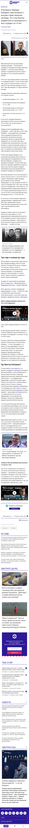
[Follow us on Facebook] (2, 813)
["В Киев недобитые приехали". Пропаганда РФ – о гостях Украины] (14, 764)
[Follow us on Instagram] (13, 813)
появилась (16, 386)
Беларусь (4, 7)
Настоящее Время (6, 27)
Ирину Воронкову (19, 283)
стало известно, (15, 368)
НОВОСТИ (6, 702)
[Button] (7, 33)
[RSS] (21, 813)
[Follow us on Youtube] (10, 813)
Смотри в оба (9, 747)
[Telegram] (14, 826)
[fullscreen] (26, 319)
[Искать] (23, 826)
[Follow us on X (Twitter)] (6, 813)
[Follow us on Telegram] (17, 813)
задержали (19, 390)
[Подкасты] (24, 813)
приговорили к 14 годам (14, 87)
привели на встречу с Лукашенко (17, 297)
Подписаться (15, 508)
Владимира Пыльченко (8, 285)
